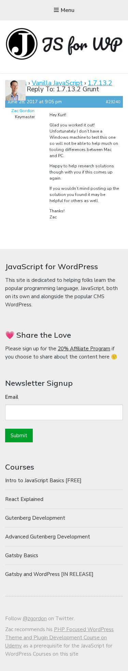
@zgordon (35, 618)
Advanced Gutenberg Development (47, 536)
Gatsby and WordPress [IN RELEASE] (49, 574)
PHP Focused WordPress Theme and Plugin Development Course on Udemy (59, 637)
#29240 (113, 102)
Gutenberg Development (35, 518)
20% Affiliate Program (84, 348)
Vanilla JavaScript (57, 83)
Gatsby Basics (21, 555)
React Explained (24, 499)
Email (11, 397)
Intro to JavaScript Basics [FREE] (43, 480)
